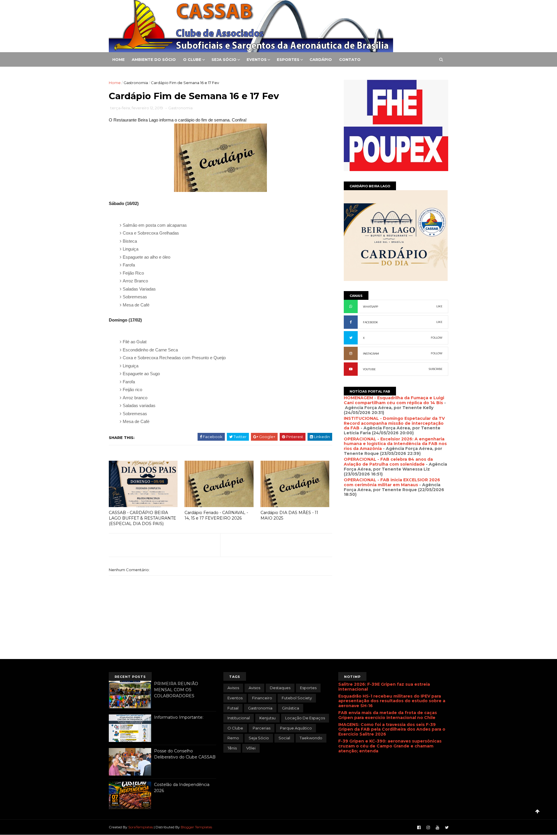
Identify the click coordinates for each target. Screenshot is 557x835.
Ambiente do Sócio (154, 59)
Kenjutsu (267, 718)
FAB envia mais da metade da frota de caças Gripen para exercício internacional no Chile (387, 715)
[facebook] (419, 827)
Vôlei (251, 748)
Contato (350, 59)
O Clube (192, 59)
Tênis (232, 748)
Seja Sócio (223, 59)
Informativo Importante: (178, 717)
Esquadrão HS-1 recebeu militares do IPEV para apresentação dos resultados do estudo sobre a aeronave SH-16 (391, 701)
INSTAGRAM (371, 353)
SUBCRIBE (435, 369)
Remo (233, 738)
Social (284, 738)
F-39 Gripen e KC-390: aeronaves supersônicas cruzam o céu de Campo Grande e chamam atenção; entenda (390, 746)
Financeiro (262, 698)
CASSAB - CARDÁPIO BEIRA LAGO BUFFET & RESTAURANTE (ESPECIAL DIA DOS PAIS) (142, 518)
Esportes (288, 59)
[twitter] (447, 827)
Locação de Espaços (305, 718)
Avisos (254, 687)
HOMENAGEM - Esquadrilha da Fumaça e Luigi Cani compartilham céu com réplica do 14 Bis (394, 400)
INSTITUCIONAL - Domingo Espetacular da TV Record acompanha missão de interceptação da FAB (394, 423)
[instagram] (428, 827)
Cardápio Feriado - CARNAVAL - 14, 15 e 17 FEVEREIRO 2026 (216, 515)
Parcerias (261, 728)
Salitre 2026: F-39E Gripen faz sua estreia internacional (384, 687)
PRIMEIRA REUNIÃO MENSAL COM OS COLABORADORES (176, 689)
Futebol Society (297, 698)
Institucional (238, 718)
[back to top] (537, 811)
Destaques (280, 687)
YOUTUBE (369, 369)
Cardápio (321, 59)
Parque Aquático (296, 728)
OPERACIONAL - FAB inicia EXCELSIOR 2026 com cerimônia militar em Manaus (392, 482)
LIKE (439, 306)
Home (118, 59)
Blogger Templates (196, 827)
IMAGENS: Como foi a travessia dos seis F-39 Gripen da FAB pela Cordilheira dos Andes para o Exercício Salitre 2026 (391, 729)
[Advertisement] (396, 563)
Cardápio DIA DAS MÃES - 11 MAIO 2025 (289, 515)
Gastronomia (136, 82)
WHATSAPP (370, 306)
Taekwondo (311, 738)
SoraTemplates (140, 827)
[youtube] (437, 827)
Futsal (232, 708)
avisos (233, 687)
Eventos (257, 59)
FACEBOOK (370, 322)
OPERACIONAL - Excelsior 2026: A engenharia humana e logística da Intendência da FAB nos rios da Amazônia (395, 443)
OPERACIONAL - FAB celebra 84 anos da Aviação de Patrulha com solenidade (388, 462)
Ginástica (290, 708)
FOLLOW (436, 337)
